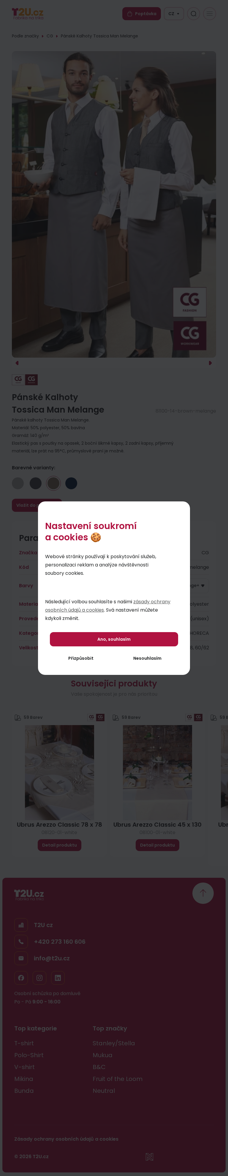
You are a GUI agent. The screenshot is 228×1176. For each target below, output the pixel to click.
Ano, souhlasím (114, 639)
